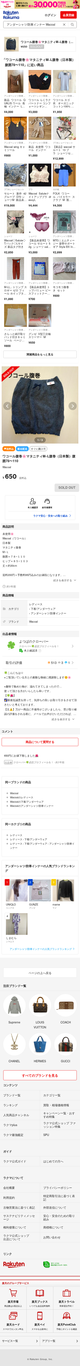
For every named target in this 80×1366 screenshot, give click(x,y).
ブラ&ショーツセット (63, 142)
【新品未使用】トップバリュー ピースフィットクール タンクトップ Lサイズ (40, 293)
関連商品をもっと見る (40, 354)
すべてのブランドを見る (40, 1075)
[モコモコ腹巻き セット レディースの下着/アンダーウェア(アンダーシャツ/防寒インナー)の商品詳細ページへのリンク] (64, 268)
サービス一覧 (10, 1340)
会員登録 (68, 15)
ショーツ (8, 236)
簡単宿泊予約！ (67, 1303)
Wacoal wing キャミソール (14, 148)
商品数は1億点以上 (13, 1303)
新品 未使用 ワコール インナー (39, 148)
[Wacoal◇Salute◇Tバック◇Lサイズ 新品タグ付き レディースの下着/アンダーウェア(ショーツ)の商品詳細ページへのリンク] (15, 221)
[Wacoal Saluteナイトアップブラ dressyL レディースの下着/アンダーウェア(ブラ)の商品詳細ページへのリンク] (40, 175)
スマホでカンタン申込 (13, 1326)
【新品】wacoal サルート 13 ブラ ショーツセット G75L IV (64, 151)
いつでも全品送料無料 (40, 1303)
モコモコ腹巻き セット (61, 288)
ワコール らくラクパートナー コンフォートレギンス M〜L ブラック (40, 105)
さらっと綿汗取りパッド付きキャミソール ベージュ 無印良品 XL (14, 338)
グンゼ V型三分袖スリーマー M (40, 335)
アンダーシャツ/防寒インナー (15, 95)
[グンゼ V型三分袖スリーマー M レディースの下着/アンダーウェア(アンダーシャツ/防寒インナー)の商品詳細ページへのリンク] (40, 315)
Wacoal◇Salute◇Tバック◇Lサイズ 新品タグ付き (15, 243)
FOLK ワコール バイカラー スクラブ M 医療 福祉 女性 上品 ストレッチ (64, 199)
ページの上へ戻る (40, 973)
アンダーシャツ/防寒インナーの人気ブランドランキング (41, 949)
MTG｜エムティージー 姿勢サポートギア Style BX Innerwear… (64, 245)
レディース (35, 604)
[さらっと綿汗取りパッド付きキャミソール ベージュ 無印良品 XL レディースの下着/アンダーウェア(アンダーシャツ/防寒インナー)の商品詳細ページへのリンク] (15, 315)
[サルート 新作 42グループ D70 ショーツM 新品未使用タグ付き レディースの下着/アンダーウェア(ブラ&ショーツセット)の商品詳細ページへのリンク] (15, 175)
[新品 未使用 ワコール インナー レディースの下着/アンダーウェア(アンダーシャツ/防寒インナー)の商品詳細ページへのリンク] (40, 128)
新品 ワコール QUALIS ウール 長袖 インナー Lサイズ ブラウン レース (14, 106)
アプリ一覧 (48, 1340)
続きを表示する (62, 580)
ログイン (50, 15)
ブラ (31, 189)
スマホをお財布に (40, 1326)
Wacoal (6, 467)
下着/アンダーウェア (43, 609)
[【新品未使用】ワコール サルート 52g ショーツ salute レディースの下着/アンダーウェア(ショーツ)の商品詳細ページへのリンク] (40, 221)
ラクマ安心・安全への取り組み (50, 515)
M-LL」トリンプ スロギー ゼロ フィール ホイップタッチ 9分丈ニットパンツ (15, 293)
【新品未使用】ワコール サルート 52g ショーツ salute (39, 245)
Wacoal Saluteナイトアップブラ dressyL (40, 196)
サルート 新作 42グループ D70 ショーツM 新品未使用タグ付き (15, 198)
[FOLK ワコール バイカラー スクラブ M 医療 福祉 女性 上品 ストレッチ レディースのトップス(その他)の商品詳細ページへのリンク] (64, 175)
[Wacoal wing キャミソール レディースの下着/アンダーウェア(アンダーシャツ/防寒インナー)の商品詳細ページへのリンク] (15, 128)
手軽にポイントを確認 (66, 1326)
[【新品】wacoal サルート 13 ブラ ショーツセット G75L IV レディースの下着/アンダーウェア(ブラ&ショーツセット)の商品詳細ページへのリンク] (64, 128)
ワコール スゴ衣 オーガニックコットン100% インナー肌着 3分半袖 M (63, 106)
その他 (56, 189)
